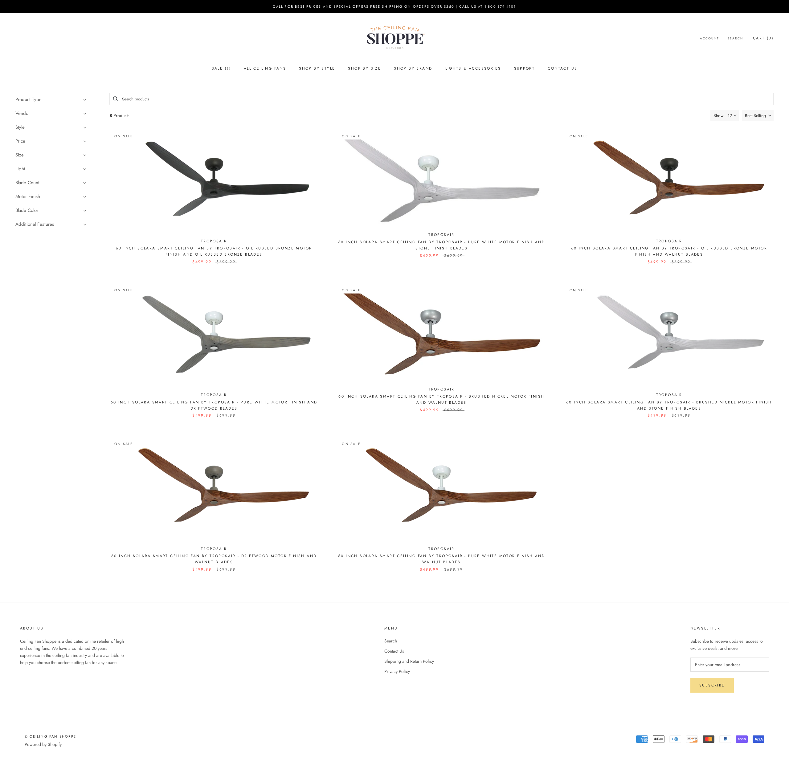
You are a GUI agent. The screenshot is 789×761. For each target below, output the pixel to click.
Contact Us (562, 68)
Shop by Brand (413, 68)
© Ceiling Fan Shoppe (50, 736)
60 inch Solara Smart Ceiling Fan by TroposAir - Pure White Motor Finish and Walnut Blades (441, 559)
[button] (758, 115)
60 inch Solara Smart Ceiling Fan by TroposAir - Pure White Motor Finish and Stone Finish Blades (441, 245)
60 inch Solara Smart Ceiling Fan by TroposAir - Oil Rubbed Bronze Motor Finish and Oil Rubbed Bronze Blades (214, 251)
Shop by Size (364, 68)
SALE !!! (221, 68)
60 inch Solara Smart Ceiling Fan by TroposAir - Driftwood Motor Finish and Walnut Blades (214, 559)
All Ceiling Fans (265, 68)
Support (524, 68)
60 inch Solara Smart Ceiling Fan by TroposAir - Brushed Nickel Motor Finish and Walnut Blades (441, 399)
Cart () (763, 38)
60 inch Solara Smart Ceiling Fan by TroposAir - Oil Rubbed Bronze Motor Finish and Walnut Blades (669, 251)
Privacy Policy (397, 671)
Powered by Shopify (43, 744)
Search (735, 38)
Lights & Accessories (473, 68)
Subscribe (712, 685)
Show (718, 115)
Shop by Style (317, 68)
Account (709, 38)
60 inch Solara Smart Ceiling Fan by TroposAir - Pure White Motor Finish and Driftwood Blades (214, 405)
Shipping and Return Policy (409, 661)
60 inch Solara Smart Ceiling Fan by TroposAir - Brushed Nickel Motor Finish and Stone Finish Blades (669, 405)
